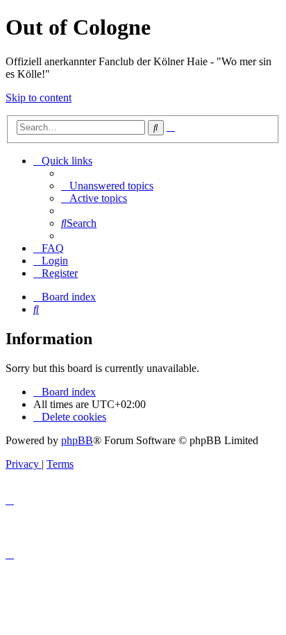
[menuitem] (107, 186)
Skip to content (39, 97)
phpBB (77, 440)
